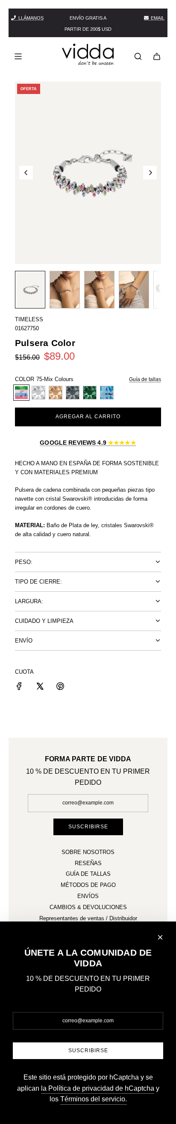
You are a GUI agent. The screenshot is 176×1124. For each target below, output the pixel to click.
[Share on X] (39, 687)
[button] (26, 172)
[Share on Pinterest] (60, 687)
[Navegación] (18, 56)
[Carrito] (156, 56)
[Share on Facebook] (19, 687)
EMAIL (157, 18)
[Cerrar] (160, 937)
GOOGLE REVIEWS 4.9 (88, 442)
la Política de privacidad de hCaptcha (97, 1088)
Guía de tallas (145, 379)
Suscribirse (88, 827)
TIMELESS (29, 319)
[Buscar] (138, 56)
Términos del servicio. (93, 1099)
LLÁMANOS (31, 18)
